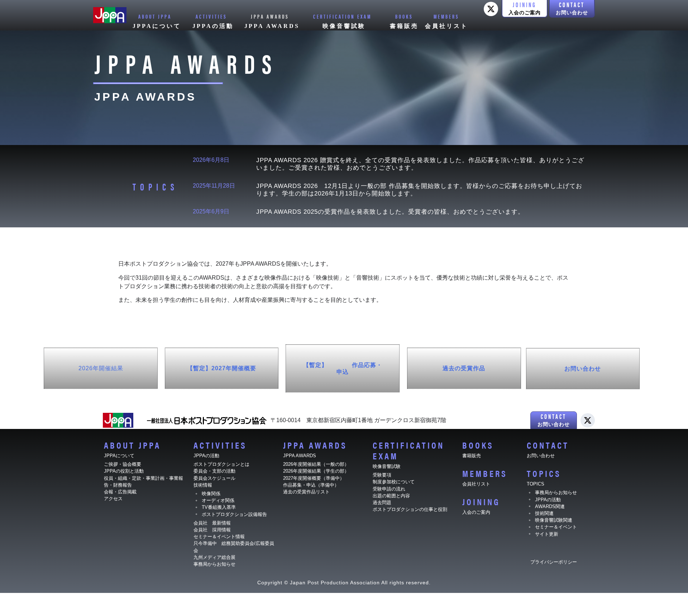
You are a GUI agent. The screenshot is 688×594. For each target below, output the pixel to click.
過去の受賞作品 (464, 368)
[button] (525, 9)
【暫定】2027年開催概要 (221, 368)
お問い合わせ (582, 369)
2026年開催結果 (100, 368)
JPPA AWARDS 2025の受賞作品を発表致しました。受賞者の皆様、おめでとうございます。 (390, 211)
